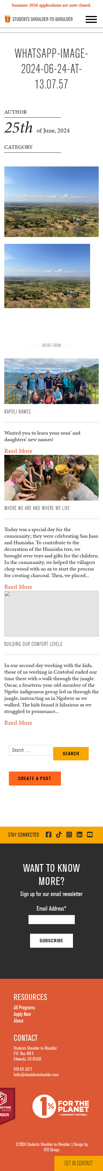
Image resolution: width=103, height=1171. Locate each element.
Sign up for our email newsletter (51, 894)
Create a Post (35, 778)
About (18, 1021)
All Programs (24, 1008)
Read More (18, 450)
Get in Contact (78, 1163)
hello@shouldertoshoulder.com (36, 1075)
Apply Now (22, 1014)
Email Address (51, 908)
